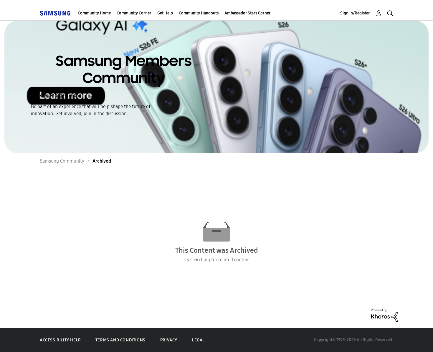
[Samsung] (55, 13)
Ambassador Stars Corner (247, 13)
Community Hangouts (199, 13)
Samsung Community (62, 161)
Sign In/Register (355, 13)
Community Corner (134, 13)
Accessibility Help (60, 340)
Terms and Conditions (120, 340)
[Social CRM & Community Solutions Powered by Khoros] (384, 315)
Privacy (168, 340)
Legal (198, 340)
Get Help (165, 13)
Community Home (94, 13)
